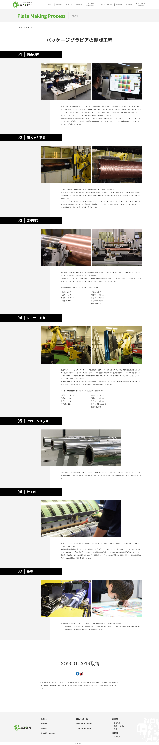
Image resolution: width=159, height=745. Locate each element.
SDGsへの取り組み (106, 5)
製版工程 (69, 5)
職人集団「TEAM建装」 (91, 4)
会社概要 (117, 723)
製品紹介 (59, 5)
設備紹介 (79, 5)
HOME (50, 5)
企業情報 (119, 5)
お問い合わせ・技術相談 (141, 4)
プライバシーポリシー (83, 728)
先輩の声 (117, 737)
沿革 (115, 729)
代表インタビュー (120, 726)
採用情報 (129, 5)
